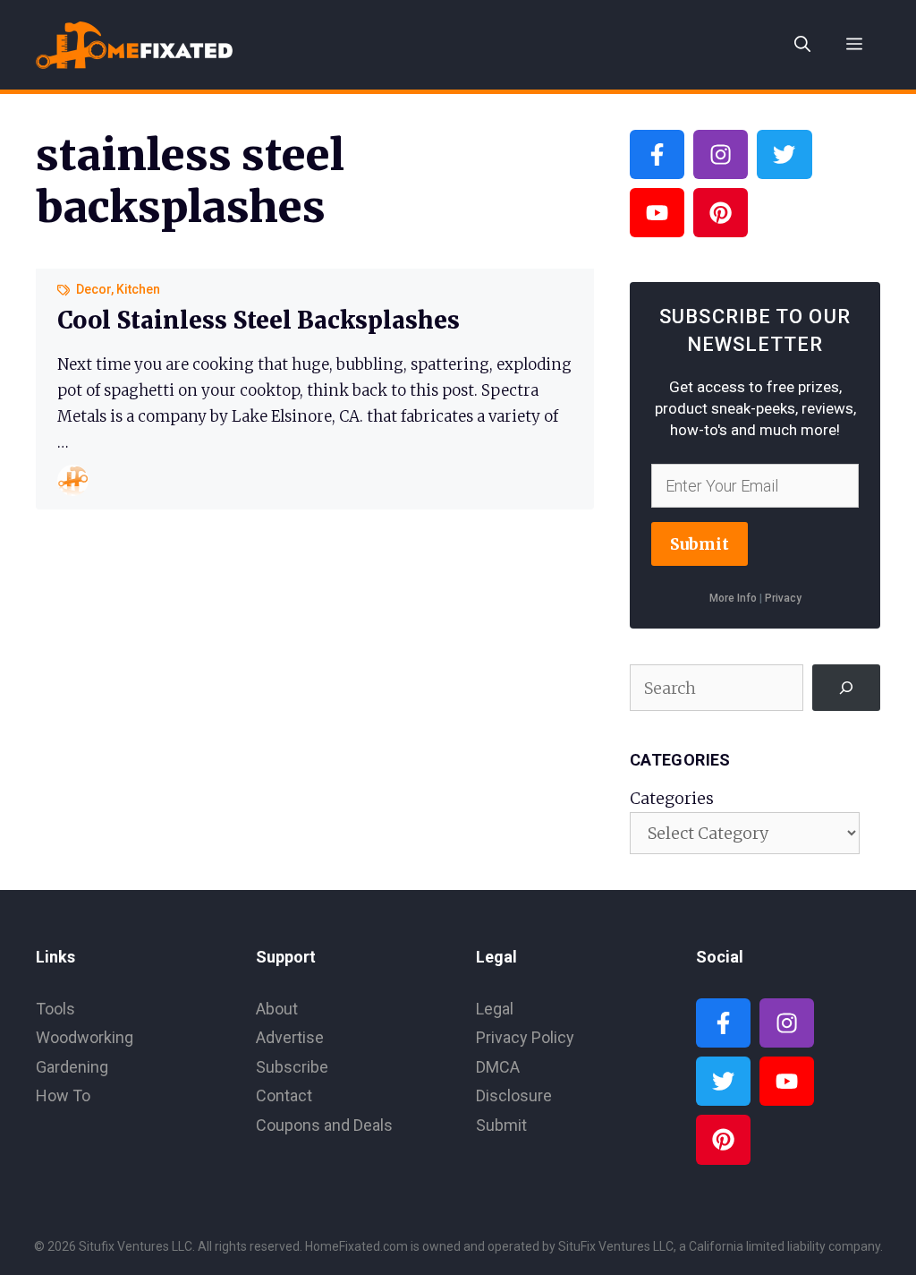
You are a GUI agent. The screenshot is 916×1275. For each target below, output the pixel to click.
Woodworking (84, 1037)
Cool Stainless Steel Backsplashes (258, 320)
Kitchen (138, 289)
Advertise (290, 1037)
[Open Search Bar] (802, 45)
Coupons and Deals (324, 1125)
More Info (733, 598)
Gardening (72, 1066)
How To (63, 1095)
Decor (93, 289)
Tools (55, 1008)
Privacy (783, 598)
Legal (494, 1008)
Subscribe (292, 1066)
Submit (699, 544)
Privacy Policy (525, 1037)
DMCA (498, 1066)
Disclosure (514, 1095)
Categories (672, 798)
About (277, 1008)
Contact (284, 1095)
